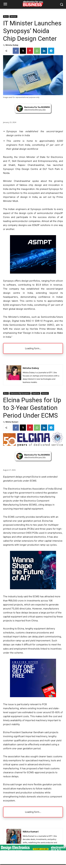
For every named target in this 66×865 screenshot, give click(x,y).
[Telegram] (51, 51)
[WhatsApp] (37, 51)
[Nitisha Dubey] (13, 374)
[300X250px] (33, 272)
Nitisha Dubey (12, 45)
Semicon (13, 16)
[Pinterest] (30, 51)
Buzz (6, 16)
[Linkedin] (44, 51)
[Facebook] (16, 51)
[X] (23, 51)
